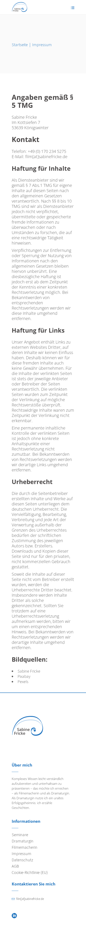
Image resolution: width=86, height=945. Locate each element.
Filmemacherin (24, 847)
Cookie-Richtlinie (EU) (30, 872)
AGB (15, 866)
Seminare (20, 834)
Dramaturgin (22, 840)
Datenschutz (22, 859)
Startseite (20, 44)
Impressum (21, 853)
